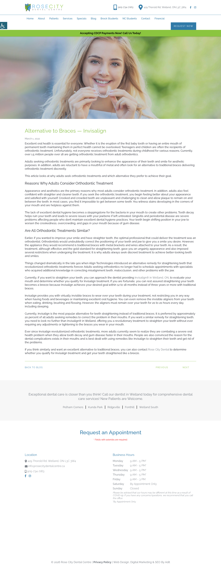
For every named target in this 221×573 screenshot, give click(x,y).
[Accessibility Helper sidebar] (3, 25)
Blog (93, 18)
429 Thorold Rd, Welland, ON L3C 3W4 (165, 7)
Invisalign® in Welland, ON (152, 277)
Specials (81, 18)
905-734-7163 (125, 7)
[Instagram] (195, 7)
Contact (145, 18)
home (30, 18)
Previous (162, 367)
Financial (160, 18)
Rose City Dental (158, 349)
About (41, 18)
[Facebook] (190, 7)
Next (186, 367)
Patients (53, 18)
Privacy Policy (102, 562)
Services (67, 18)
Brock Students (109, 18)
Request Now (183, 26)
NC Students (130, 18)
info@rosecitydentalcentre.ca (46, 466)
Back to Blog (34, 367)
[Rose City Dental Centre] (44, 7)
